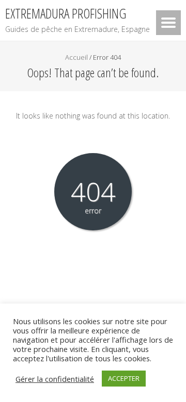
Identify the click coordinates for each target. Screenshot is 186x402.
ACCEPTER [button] (124, 378)
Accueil (76, 57)
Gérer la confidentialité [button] (55, 378)
